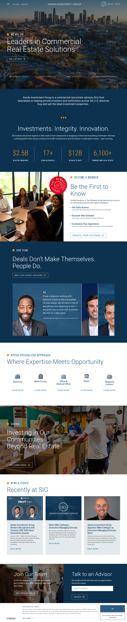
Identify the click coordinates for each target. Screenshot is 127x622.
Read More (15, 549)
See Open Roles (24, 593)
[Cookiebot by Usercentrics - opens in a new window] (11, 618)
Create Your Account (87, 235)
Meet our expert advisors (29, 275)
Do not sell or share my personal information (112, 616)
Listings (16, 4)
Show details (26, 618)
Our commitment (18, 465)
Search (77, 597)
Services (24, 4)
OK (113, 608)
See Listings (15, 59)
